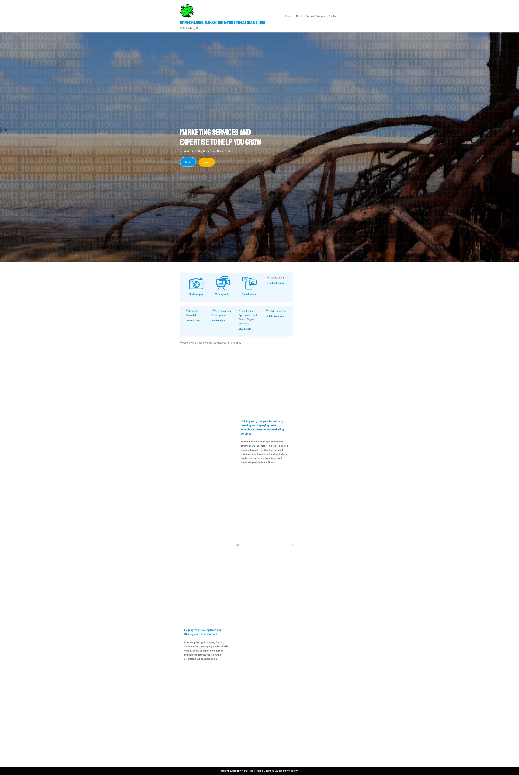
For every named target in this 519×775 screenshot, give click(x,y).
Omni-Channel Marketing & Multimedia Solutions (222, 23)
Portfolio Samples (315, 16)
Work (207, 162)
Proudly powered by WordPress (237, 770)
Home (288, 16)
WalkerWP (293, 770)
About (299, 16)
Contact (333, 16)
